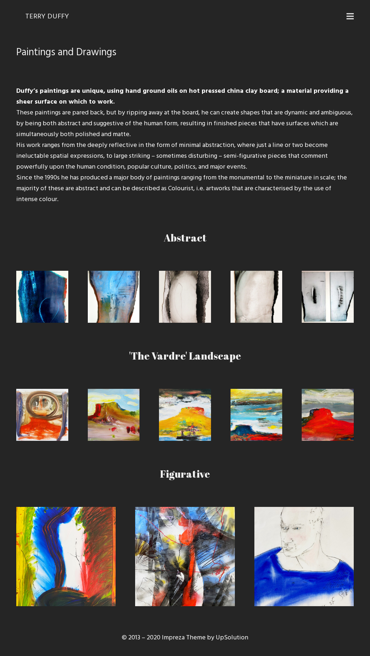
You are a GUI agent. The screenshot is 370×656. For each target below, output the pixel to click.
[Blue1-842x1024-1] (42, 297)
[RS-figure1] (257, 297)
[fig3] (304, 556)
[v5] (185, 415)
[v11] (42, 415)
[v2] (328, 415)
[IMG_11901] (185, 297)
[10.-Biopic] (328, 297)
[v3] (257, 415)
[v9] (114, 415)
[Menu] (350, 16)
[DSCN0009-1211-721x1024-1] (114, 297)
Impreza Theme (184, 637)
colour (48, 199)
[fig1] (66, 556)
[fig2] (185, 556)
